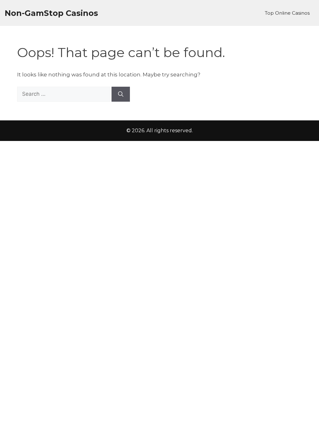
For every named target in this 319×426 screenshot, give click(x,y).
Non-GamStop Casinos (51, 13)
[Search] (121, 94)
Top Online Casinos (287, 13)
